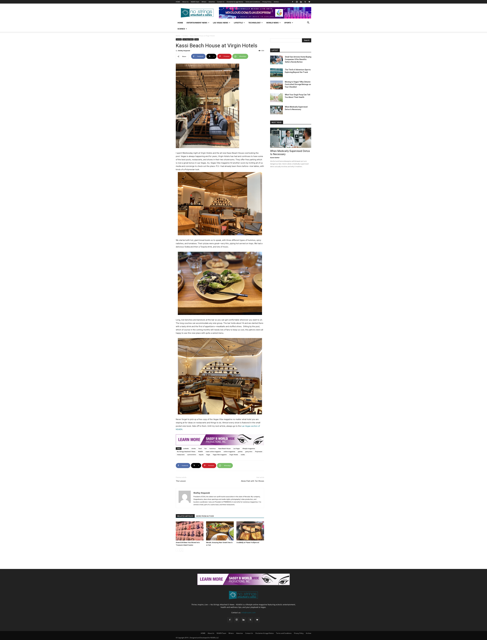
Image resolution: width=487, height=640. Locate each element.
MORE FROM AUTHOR (205, 516)
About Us (185, 2)
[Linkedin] (301, 2)
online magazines (229, 451)
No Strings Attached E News (186, 451)
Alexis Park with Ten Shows (252, 481)
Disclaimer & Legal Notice (235, 2)
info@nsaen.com (248, 612)
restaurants (181, 455)
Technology (254, 22)
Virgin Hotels (233, 455)
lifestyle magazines (248, 448)
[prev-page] (177, 550)
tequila (201, 455)
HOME (178, 2)
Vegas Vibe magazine (220, 455)
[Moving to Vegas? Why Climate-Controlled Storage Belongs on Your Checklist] (276, 85)
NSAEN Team (195, 2)
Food (196, 39)
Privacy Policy (266, 2)
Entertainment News (197, 22)
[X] (305, 2)
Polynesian (258, 451)
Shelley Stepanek (184, 51)
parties (240, 451)
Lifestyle (238, 22)
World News (272, 22)
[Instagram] (297, 2)
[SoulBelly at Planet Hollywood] (250, 530)
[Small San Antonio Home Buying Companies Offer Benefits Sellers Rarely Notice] (276, 60)
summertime (191, 455)
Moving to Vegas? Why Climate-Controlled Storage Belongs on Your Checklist (298, 84)
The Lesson (181, 481)
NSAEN (200, 451)
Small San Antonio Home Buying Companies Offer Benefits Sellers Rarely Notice (298, 59)
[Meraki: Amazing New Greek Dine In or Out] (220, 530)
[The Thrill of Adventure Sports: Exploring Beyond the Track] (276, 72)
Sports (287, 22)
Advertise (212, 2)
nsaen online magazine (213, 451)
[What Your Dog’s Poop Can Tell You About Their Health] (276, 97)
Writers (204, 2)
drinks (194, 448)
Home (180, 22)
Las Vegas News (220, 22)
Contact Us (220, 2)
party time (248, 451)
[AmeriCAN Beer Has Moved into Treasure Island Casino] (189, 530)
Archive (276, 2)
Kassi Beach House (224, 448)
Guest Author (275, 157)
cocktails (186, 448)
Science (181, 29)
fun (205, 448)
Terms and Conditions (253, 2)
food (200, 448)
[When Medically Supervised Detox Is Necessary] (276, 110)
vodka (243, 455)
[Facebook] (292, 2)
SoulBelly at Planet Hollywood (247, 542)
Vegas (208, 455)
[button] (308, 23)
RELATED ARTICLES (185, 516)
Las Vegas (236, 448)
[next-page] (181, 550)
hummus (213, 448)
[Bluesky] (309, 2)
